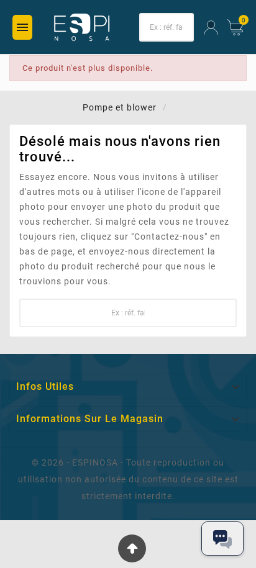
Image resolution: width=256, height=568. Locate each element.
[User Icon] (211, 27)
